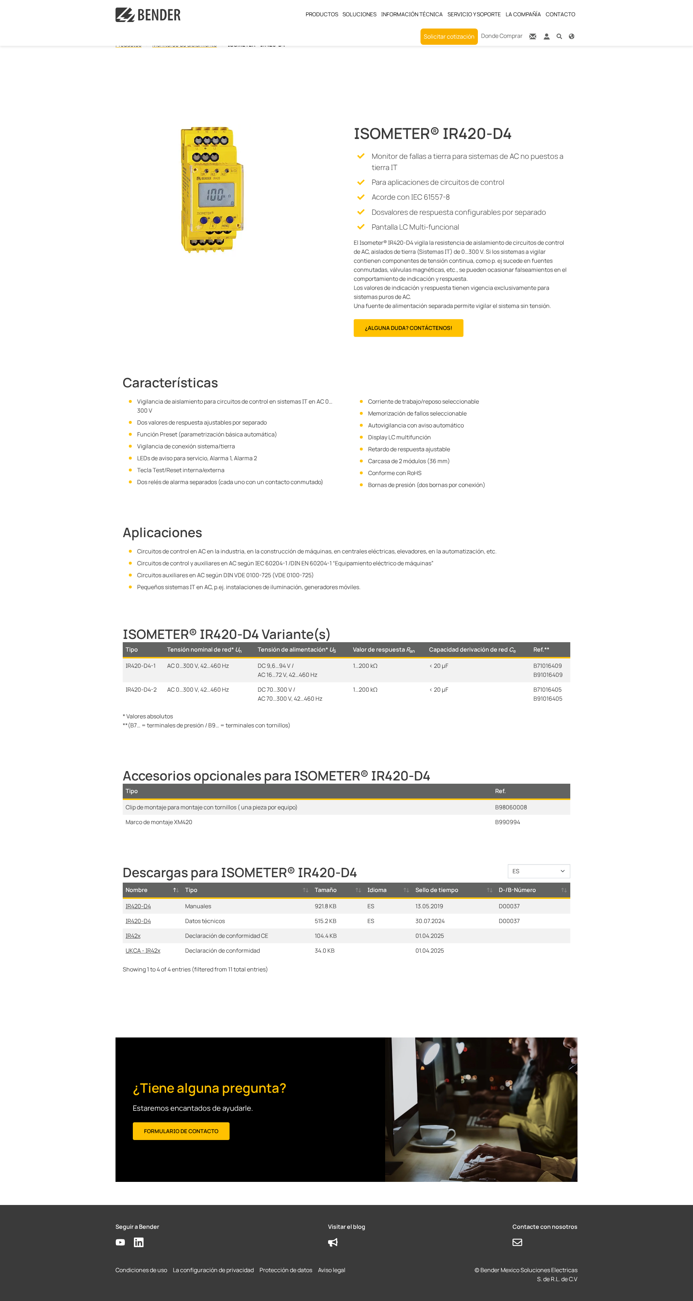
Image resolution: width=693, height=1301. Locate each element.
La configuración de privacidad (213, 1270)
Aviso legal (331, 1270)
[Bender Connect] (546, 38)
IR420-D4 (138, 906)
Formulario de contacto (181, 1131)
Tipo (191, 890)
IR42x (133, 936)
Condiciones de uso (141, 1270)
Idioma (377, 890)
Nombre (137, 890)
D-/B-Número (517, 890)
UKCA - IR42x (143, 950)
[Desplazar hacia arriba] (677, 1285)
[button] (559, 36)
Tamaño (326, 890)
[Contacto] (533, 36)
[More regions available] (572, 36)
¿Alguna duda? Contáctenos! (408, 328)
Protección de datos (286, 1270)
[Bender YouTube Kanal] (125, 1242)
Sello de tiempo (436, 890)
